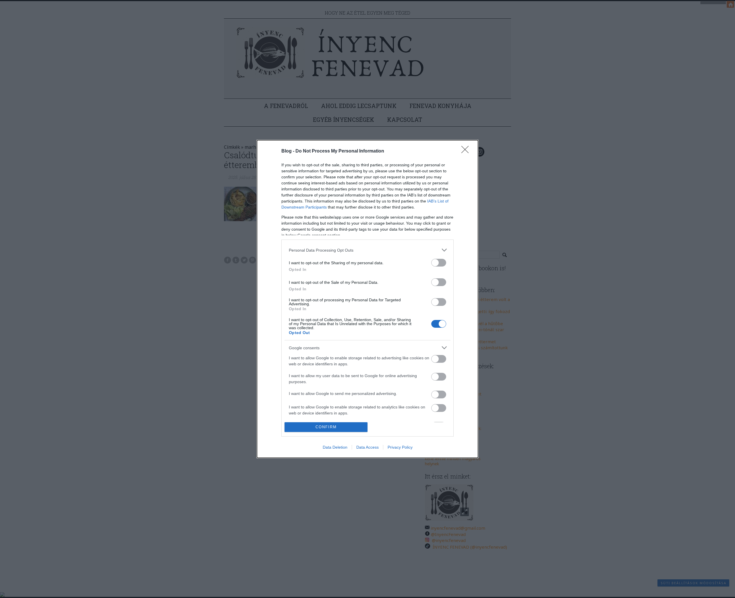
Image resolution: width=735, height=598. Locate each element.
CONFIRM (326, 427)
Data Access (367, 447)
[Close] (466, 151)
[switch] (438, 263)
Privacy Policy (400, 447)
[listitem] (367, 250)
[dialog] (367, 299)
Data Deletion (335, 447)
